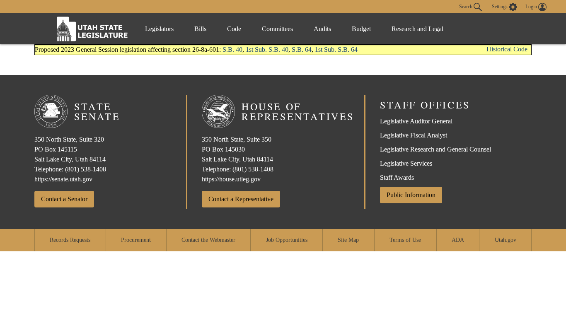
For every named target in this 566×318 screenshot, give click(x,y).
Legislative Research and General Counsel (435, 149)
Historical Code (506, 49)
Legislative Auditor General (416, 121)
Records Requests (70, 240)
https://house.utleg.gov (231, 179)
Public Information (411, 194)
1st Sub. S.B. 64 (336, 49)
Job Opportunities (286, 240)
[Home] (92, 28)
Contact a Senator (64, 198)
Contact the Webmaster (208, 240)
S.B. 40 (232, 49)
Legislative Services (406, 163)
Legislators (159, 28)
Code (234, 28)
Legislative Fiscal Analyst (413, 135)
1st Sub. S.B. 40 (267, 49)
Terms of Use (405, 240)
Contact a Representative (240, 198)
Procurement (136, 240)
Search (466, 6)
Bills (200, 28)
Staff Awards (397, 177)
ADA (458, 240)
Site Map (348, 240)
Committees (277, 28)
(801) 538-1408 (85, 169)
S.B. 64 (302, 49)
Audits (322, 28)
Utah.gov (505, 240)
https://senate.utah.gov (63, 179)
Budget (361, 28)
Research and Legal (417, 28)
